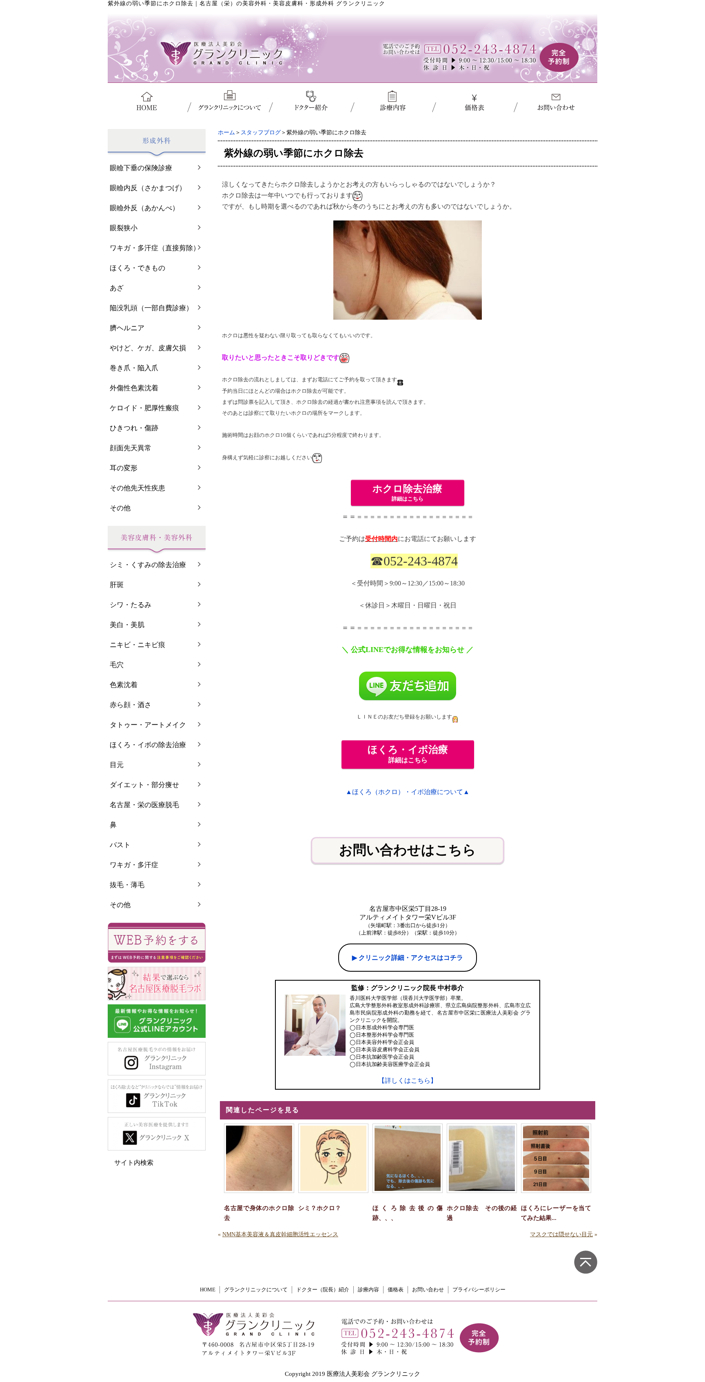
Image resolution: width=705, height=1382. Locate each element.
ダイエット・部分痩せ (144, 785)
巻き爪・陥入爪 (134, 368)
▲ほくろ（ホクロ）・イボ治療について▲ (408, 791)
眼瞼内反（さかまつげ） (148, 188)
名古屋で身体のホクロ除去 (259, 1213)
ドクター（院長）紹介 (322, 1289)
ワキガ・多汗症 (134, 865)
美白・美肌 (127, 625)
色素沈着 (123, 685)
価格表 (395, 1289)
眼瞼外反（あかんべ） (144, 208)
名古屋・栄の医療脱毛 (144, 805)
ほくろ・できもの (137, 268)
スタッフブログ (261, 132)
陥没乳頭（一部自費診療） (151, 308)
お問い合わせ (428, 1289)
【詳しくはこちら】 (407, 1080)
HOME (207, 1289)
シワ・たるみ (130, 605)
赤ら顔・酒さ (130, 705)
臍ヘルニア (127, 328)
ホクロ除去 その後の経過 (482, 1213)
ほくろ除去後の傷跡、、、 (407, 1213)
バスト (120, 845)
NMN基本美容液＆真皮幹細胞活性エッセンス (280, 1234)
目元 (117, 765)
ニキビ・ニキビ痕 (137, 645)
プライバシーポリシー (478, 1289)
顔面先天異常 (130, 448)
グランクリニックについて (256, 1289)
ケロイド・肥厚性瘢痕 (144, 408)
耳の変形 (123, 468)
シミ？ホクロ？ (319, 1208)
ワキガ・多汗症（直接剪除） (155, 248)
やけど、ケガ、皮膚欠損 (148, 348)
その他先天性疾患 (137, 488)
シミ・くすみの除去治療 (148, 565)
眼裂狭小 (123, 228)
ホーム (226, 132)
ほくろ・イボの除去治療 (148, 745)
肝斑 (117, 585)
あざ (117, 288)
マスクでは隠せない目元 (561, 1234)
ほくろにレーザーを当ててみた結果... (556, 1213)
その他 (120, 508)
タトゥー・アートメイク (148, 725)
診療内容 (368, 1289)
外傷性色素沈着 (134, 388)
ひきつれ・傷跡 (134, 428)
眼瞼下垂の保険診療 (141, 168)
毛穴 (117, 665)
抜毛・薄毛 (127, 885)
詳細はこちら (408, 492)
